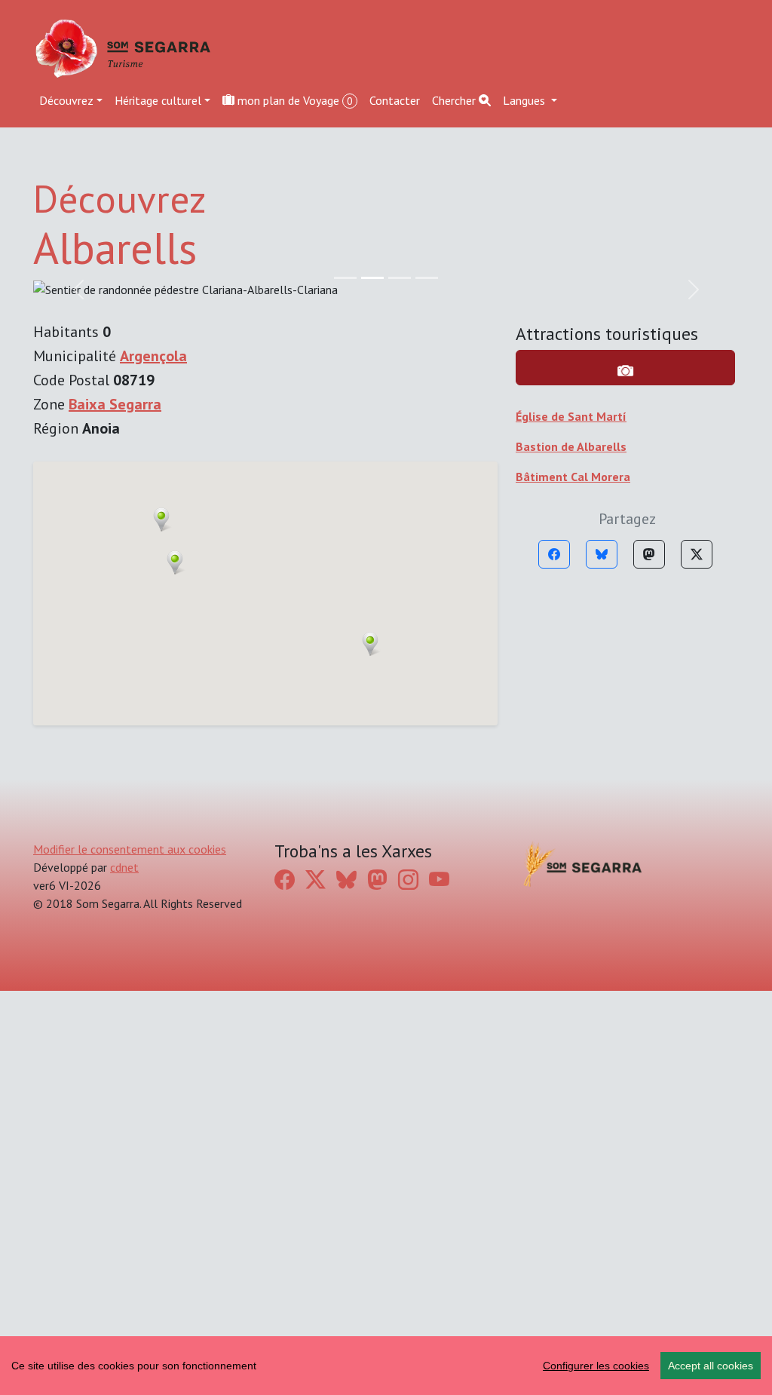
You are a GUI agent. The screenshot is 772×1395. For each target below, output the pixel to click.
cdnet (124, 867)
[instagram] (408, 879)
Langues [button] (525, 100)
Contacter (394, 100)
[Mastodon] (649, 554)
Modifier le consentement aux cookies (129, 849)
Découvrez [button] (66, 100)
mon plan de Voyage (293, 100)
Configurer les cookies (596, 1366)
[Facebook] (554, 554)
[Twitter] (696, 554)
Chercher (455, 100)
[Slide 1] (372, 278)
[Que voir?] (625, 367)
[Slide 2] (399, 278)
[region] (386, 1365)
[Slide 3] (426, 278)
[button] (370, 644)
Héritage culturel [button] (158, 100)
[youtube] (439, 879)
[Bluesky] (601, 554)
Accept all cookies (710, 1366)
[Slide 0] (345, 278)
